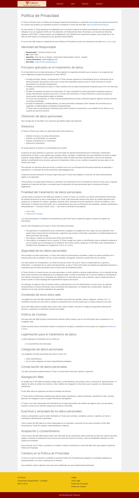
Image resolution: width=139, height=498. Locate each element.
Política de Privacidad (34, 214)
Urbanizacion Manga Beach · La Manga (32, 481)
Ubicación (99, 4)
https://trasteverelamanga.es (98, 25)
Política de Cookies (66, 245)
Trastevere (59, 4)
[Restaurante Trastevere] (32, 4)
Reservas (85, 4)
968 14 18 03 (22, 484)
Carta (73, 4)
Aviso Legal (111, 41)
